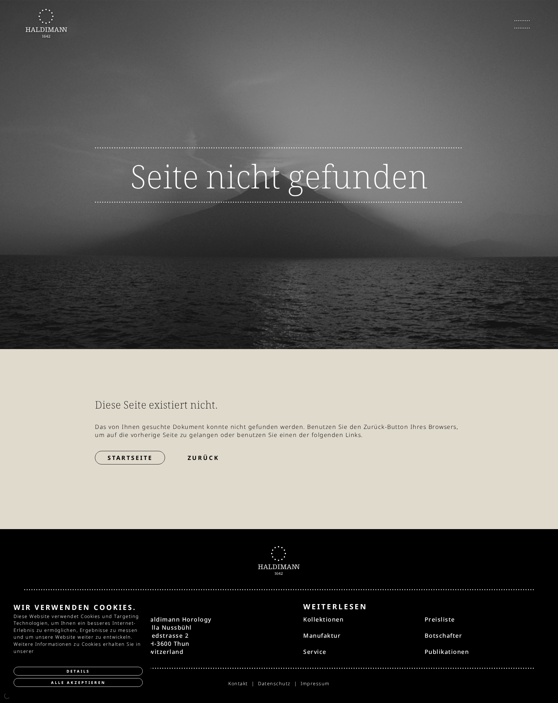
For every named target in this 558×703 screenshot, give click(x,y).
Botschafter (443, 635)
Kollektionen (323, 619)
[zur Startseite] (46, 23)
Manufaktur (322, 635)
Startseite (130, 458)
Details (78, 671)
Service (314, 651)
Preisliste (440, 619)
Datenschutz (274, 683)
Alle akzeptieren (78, 682)
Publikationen (447, 651)
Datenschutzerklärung (65, 651)
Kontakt (238, 683)
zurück (203, 458)
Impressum (315, 683)
